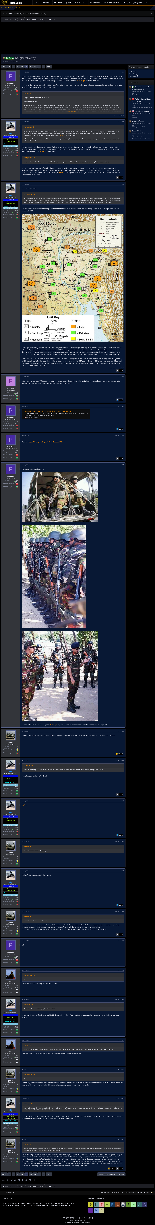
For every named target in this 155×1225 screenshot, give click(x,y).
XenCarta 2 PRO (69, 1222)
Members (96, 3)
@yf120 (24, 805)
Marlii (10, 981)
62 (17, 748)
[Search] (145, 2)
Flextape (10, 388)
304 (17, 987)
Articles (59, 3)
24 (22, 67)
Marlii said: (27, 1005)
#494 (122, 941)
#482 (122, 122)
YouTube (132, 74)
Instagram (133, 76)
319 (17, 89)
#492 (122, 871)
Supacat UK (136, 131)
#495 (122, 970)
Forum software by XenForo (77, 1217)
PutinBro (10, 83)
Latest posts (133, 82)
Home (36, 2)
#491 (122, 841)
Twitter (132, 71)
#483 (122, 184)
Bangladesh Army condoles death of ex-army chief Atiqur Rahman (48, 411)
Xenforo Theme (78, 1220)
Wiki (69, 3)
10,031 (16, 150)
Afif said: (26, 93)
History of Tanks (138, 121)
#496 (122, 999)
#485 (122, 406)
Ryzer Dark (11, 1193)
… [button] (13, 67)
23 (17, 67)
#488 (122, 731)
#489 (122, 760)
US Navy (135, 117)
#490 (122, 801)
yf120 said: (27, 765)
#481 (122, 72)
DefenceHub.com (112, 3)
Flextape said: (28, 158)
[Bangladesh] (4, 58)
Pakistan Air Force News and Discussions (142, 88)
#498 (122, 1069)
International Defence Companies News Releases (141, 138)
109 (17, 394)
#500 (122, 1139)
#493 (122, 911)
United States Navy (142, 111)
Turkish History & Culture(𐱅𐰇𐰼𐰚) (142, 107)
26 (30, 67)
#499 (122, 1099)
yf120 (10, 742)
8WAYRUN (87, 1222)
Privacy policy (131, 1193)
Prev (4, 67)
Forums (46, 3)
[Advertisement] (77, 38)
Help (140, 1193)
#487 (122, 465)
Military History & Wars (139, 127)
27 (35, 67)
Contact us (106, 1193)
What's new (81, 3)
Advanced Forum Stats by (77, 1219)
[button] (51, 2)
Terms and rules (118, 1193)
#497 (122, 1040)
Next (48, 67)
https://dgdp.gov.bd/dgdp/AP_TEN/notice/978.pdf (46, 442)
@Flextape (81, 80)
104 (12, 150)
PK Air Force (136, 95)
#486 (122, 435)
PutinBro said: (28, 127)
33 (43, 67)
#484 (122, 377)
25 (26, 67)
